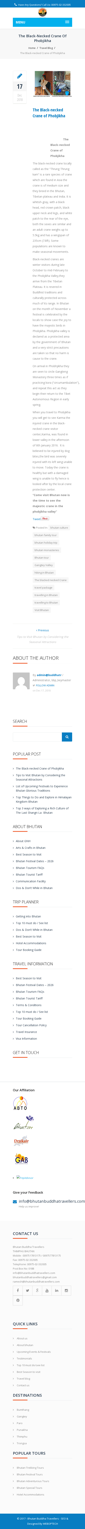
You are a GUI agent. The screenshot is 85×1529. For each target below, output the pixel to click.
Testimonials (24, 1358)
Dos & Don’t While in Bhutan (34, 888)
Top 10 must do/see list (30, 1365)
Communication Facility (31, 881)
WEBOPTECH (50, 1523)
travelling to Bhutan (46, 602)
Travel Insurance (26, 1032)
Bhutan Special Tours (29, 1488)
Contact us (23, 1385)
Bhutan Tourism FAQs (30, 868)
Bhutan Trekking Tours (30, 1467)
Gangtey (22, 1416)
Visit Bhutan (42, 610)
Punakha (22, 1430)
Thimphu (22, 1436)
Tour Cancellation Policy (31, 1025)
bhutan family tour (46, 535)
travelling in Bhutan (46, 595)
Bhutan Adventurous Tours (33, 1481)
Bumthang (23, 1409)
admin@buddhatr (49, 675)
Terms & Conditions (29, 1005)
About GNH (23, 841)
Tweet (37, 519)
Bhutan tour (42, 557)
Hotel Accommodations (31, 943)
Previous (43, 630)
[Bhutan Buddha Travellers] (42, 12)
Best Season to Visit (29, 854)
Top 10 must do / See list (32, 923)
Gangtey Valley (44, 565)
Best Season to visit (28, 1372)
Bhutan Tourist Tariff (29, 874)
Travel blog (23, 1378)
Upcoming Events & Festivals (34, 1352)
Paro (20, 1423)
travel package (43, 587)
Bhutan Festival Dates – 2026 (35, 861)
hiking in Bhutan (44, 572)
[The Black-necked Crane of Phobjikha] (19, 76)
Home (32, 48)
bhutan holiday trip (46, 542)
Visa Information (26, 1038)
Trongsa (22, 1443)
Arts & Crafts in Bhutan (30, 848)
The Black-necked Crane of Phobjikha (49, 112)
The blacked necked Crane (51, 580)
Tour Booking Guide (29, 950)
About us (22, 1338)
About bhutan (25, 1345)
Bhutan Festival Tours (30, 1474)
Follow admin (45, 685)
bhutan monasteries (47, 550)
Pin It (45, 518)
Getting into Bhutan (28, 916)
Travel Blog (46, 48)
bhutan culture (59, 527)
